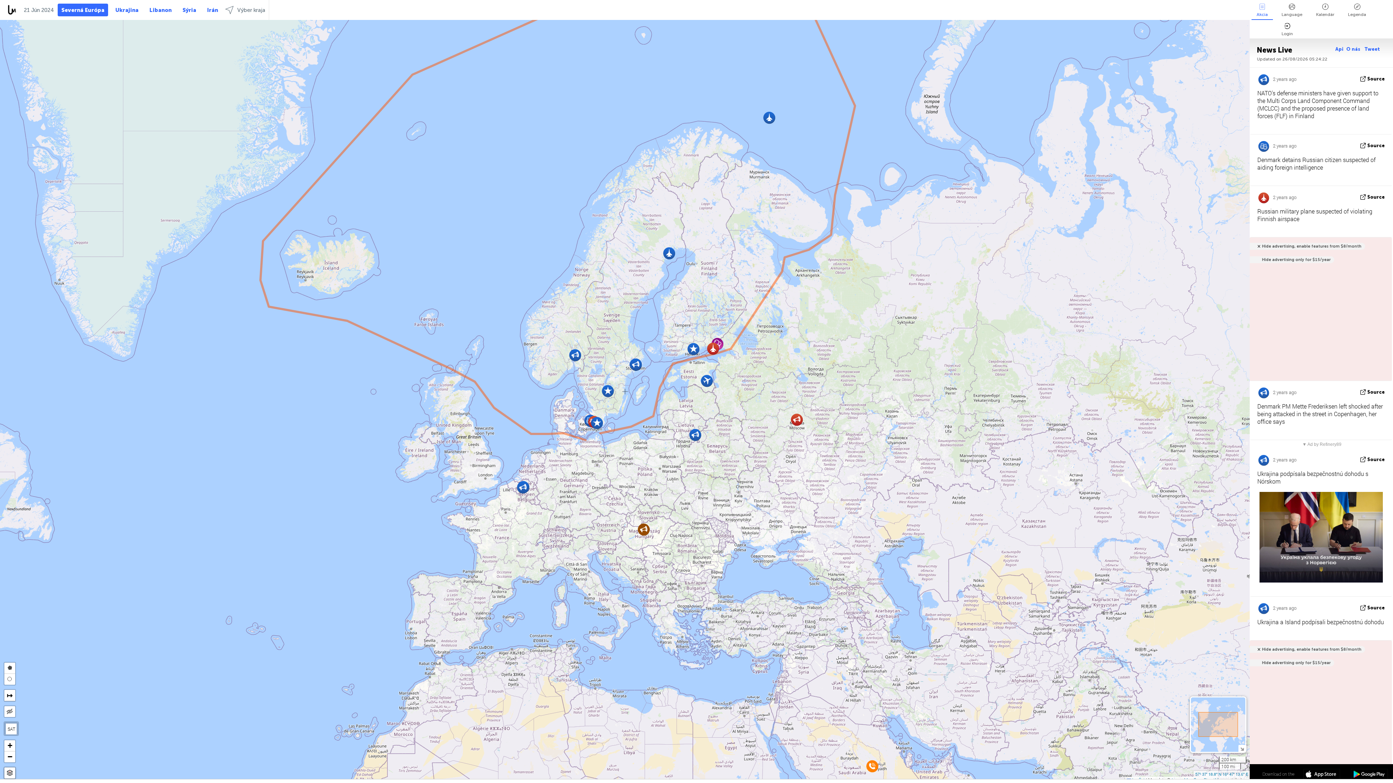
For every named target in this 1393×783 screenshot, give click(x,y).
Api (1339, 49)
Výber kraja (251, 10)
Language (1292, 14)
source (1376, 79)
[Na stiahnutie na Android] (1369, 775)
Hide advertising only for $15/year (1296, 259)
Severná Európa (82, 10)
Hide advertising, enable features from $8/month (1311, 246)
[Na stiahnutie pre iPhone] (1321, 775)
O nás (1353, 49)
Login (1287, 33)
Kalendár (1325, 14)
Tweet (1372, 49)
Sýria (189, 10)
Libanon (160, 10)
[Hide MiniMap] (1241, 748)
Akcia (1262, 14)
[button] (644, 529)
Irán (212, 10)
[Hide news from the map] (9, 711)
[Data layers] (9, 773)
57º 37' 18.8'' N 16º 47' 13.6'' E (1221, 774)
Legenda (1357, 14)
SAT (11, 729)
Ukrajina (127, 10)
